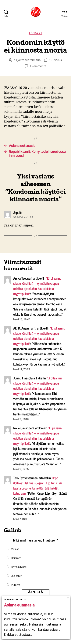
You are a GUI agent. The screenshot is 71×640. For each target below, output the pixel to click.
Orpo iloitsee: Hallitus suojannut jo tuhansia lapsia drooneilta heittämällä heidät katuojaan (37, 485)
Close (68, 598)
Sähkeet (35, 32)
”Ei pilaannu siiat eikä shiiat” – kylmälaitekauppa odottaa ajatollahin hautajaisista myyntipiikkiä (37, 285)
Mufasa (15, 548)
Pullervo (15, 584)
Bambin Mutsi (19, 566)
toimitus (35, 60)
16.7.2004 (55, 60)
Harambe (16, 557)
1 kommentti (38, 66)
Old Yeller (16, 575)
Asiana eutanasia (19, 605)
